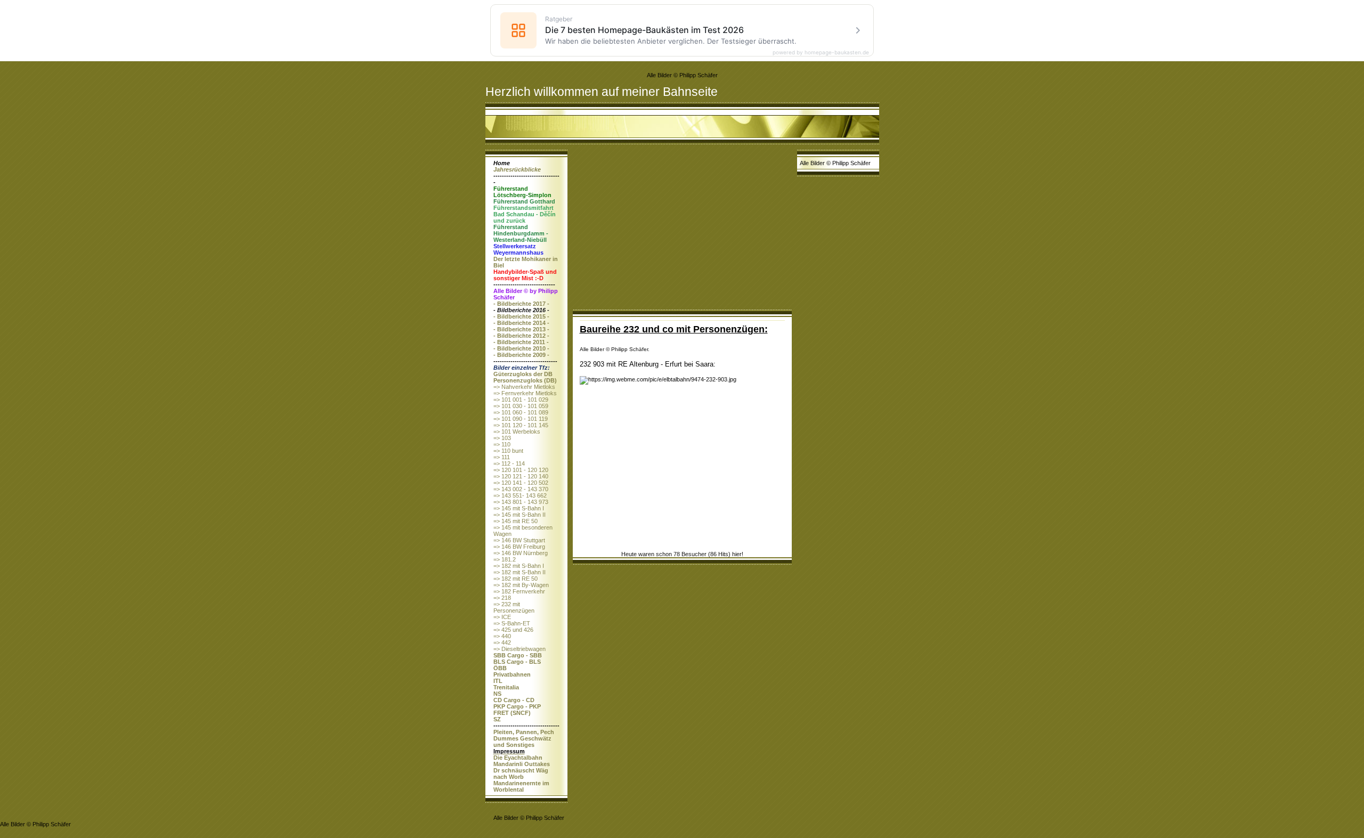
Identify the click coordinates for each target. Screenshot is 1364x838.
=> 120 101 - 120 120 (520, 470)
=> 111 (501, 457)
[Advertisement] (682, 229)
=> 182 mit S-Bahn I (518, 566)
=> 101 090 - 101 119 (520, 419)
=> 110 (501, 444)
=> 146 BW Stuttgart (519, 540)
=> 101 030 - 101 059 (520, 406)
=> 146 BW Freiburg (519, 546)
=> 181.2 (504, 559)
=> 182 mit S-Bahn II (519, 572)
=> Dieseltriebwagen (519, 649)
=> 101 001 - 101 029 (520, 399)
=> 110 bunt (508, 451)
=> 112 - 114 (509, 463)
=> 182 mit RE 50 (515, 578)
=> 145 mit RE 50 (515, 521)
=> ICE (502, 617)
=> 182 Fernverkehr (519, 591)
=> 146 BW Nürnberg (520, 553)
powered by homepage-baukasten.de (821, 52)
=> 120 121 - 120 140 (520, 476)
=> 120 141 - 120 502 (520, 482)
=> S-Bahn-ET (511, 623)
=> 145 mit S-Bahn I (518, 508)
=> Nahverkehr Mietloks (524, 387)
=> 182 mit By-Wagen (521, 585)
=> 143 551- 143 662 (520, 495)
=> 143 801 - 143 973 (520, 502)
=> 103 (502, 438)
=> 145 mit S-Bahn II (519, 514)
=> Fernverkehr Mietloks (525, 393)
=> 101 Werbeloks (516, 431)
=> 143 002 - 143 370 (520, 489)
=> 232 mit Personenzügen (513, 607)
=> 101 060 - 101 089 (520, 412)
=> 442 (502, 642)
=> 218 (502, 598)
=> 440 (502, 636)
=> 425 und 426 (513, 630)
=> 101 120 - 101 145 (520, 425)
